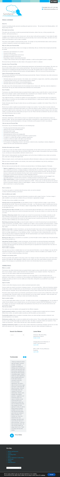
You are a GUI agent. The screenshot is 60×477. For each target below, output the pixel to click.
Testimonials (10, 399)
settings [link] (43, 475)
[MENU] (57, 2)
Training (9, 401)
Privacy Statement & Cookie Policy (16, 398)
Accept (51, 474)
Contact (9, 393)
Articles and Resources (13, 391)
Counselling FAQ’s (12, 395)
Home (9, 396)
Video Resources (11, 402)
